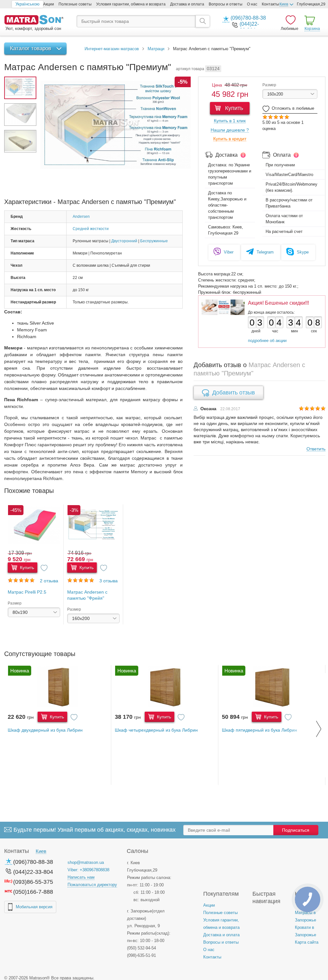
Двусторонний (124, 241)
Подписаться (295, 830)
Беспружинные (154, 241)
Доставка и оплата (187, 4)
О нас (252, 4)
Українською (27, 4)
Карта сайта (306, 942)
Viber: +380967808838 (88, 869)
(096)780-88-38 (248, 18)
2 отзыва (49, 580)
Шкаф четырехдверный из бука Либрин (156, 730)
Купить (233, 108)
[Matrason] (33, 20)
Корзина (312, 28)
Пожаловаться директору (92, 884)
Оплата (282, 155)
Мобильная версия (34, 906)
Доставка (226, 155)
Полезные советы (75, 4)
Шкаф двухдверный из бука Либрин (45, 730)
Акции (48, 4)
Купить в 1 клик (230, 120)
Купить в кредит (229, 138)
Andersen (81, 216)
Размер (269, 85)
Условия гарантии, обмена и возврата (131, 4)
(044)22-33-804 (33, 872)
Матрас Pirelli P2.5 (27, 592)
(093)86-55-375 (33, 882)
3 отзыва (108, 580)
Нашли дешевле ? (230, 130)
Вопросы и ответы (225, 4)
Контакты (270, 4)
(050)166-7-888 (33, 892)
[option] (34, 564)
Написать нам (81, 877)
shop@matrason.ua (86, 862)
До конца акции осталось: (271, 312)
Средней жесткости (91, 229)
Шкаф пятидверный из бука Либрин (259, 730)
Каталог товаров (30, 48)
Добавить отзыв (233, 392)
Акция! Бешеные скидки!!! (278, 303)
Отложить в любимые (293, 108)
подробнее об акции (267, 340)
